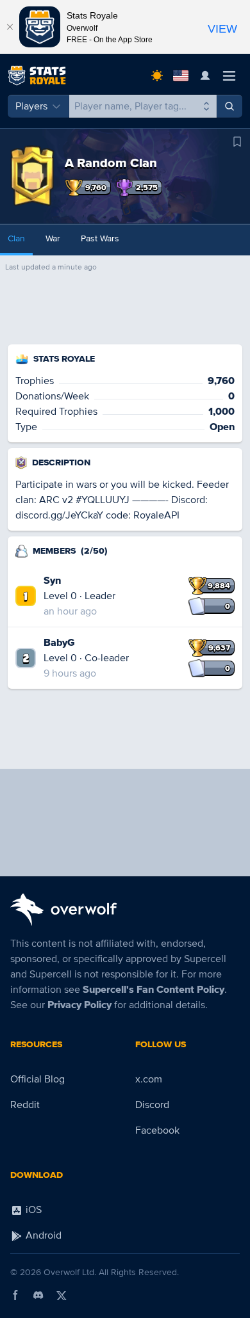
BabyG (59, 642)
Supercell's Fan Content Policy (153, 989)
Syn (52, 580)
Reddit (25, 1104)
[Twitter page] (61, 1295)
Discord (152, 1104)
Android (42, 1235)
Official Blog (37, 1079)
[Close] (9, 27)
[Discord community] (38, 1295)
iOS (32, 1209)
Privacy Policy (79, 1005)
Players (31, 106)
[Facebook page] (15, 1295)
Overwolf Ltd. (70, 1272)
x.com (148, 1079)
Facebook (157, 1130)
